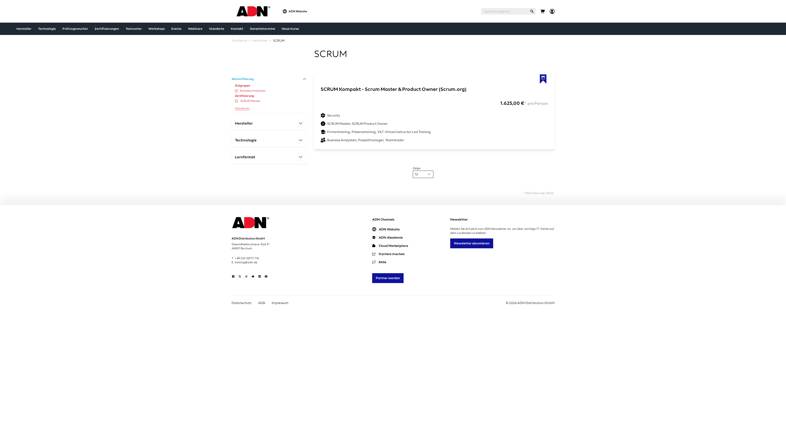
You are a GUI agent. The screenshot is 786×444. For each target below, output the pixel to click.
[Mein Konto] (552, 11)
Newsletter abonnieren (471, 243)
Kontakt (237, 29)
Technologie (47, 29)
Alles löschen (242, 108)
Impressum (280, 303)
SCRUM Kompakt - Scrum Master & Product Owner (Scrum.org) (393, 89)
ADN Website (298, 11)
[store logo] (252, 11)
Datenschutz (242, 303)
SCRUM (279, 41)
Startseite (239, 41)
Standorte (216, 29)
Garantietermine (262, 29)
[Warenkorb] (543, 11)
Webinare (195, 29)
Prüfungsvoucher (75, 29)
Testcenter (134, 29)
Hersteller (23, 29)
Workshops (156, 29)
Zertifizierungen (107, 29)
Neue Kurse (290, 29)
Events (176, 29)
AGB (261, 303)
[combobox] (504, 11)
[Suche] (532, 11)
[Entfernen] (236, 90)
